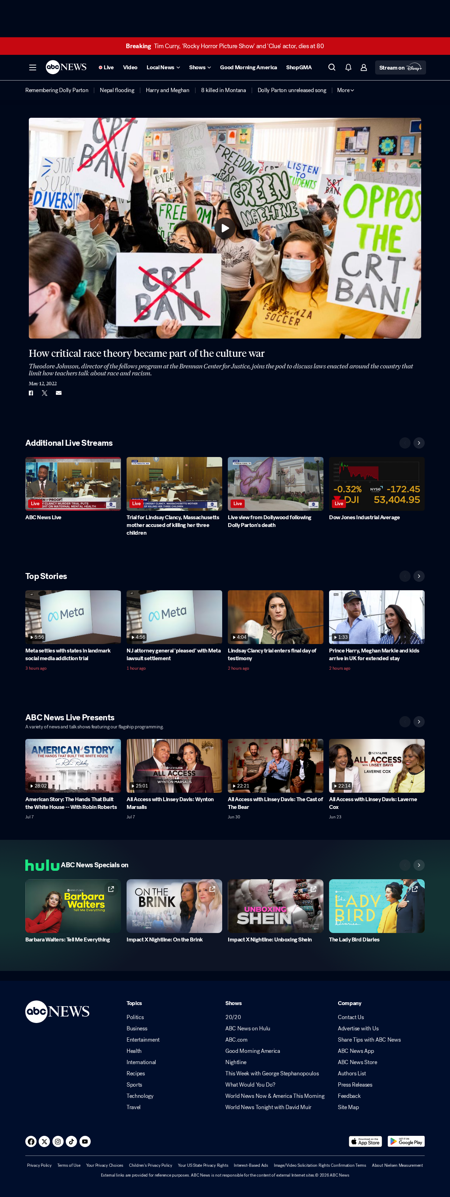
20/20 (233, 1017)
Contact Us (351, 1017)
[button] (32, 67)
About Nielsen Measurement (397, 1165)
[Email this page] (59, 393)
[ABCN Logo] (66, 67)
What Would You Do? (250, 1085)
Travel (134, 1107)
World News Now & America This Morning (274, 1096)
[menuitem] (56, 90)
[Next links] (419, 865)
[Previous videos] (405, 443)
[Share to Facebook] (31, 393)
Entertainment (143, 1040)
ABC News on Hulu (247, 1028)
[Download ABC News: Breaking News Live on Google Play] (406, 1141)
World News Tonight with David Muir (268, 1107)
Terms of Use (69, 1165)
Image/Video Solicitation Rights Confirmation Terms (320, 1165)
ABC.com (236, 1040)
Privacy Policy (39, 1165)
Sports (134, 1085)
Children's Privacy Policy (150, 1165)
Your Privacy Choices (104, 1165)
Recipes (136, 1073)
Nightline (235, 1062)
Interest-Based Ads (251, 1165)
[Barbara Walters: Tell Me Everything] (73, 906)
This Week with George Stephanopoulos (272, 1073)
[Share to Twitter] (45, 393)
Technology (140, 1096)
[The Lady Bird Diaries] (377, 906)
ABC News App (356, 1051)
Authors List (352, 1073)
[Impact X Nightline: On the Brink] (174, 906)
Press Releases (355, 1085)
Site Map (348, 1107)
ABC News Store (357, 1062)
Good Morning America (252, 1051)
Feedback (349, 1096)
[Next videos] (419, 443)
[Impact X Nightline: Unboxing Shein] (275, 906)
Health (134, 1051)
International (141, 1062)
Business (137, 1028)
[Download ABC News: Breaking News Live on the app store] (365, 1141)
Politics (135, 1017)
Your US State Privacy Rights (203, 1165)
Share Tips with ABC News (369, 1040)
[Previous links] (405, 865)
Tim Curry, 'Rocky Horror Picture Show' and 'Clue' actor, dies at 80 (225, 46)
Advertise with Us (358, 1028)
